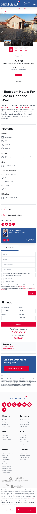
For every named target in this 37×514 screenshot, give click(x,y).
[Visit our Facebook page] (4, 404)
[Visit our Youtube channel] (24, 404)
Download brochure (15, 215)
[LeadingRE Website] (5, 486)
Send (31, 293)
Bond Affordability (9, 348)
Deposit (21, 307)
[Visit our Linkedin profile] (9, 404)
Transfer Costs (8, 346)
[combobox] (29, 318)
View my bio (31, 241)
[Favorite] (1, 12)
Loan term (21, 314)
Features (18, 81)
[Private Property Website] (17, 486)
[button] (2, 33)
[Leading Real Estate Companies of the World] (26, 3)
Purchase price (5, 307)
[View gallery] (11, 49)
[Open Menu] (34, 3)
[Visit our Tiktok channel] (4, 409)
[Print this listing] (21, 49)
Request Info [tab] (10, 248)
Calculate (18, 324)
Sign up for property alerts (16, 368)
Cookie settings (9, 510)
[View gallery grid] (16, 49)
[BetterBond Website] (7, 479)
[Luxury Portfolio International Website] (21, 479)
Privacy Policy (22, 286)
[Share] (5, 12)
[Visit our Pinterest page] (29, 404)
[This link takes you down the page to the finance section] (21, 107)
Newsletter (8, 278)
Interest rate (4, 314)
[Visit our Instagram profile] (14, 404)
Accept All (30, 510)
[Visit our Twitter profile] (19, 404)
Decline (20, 510)
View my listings (30, 239)
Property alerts (9, 281)
